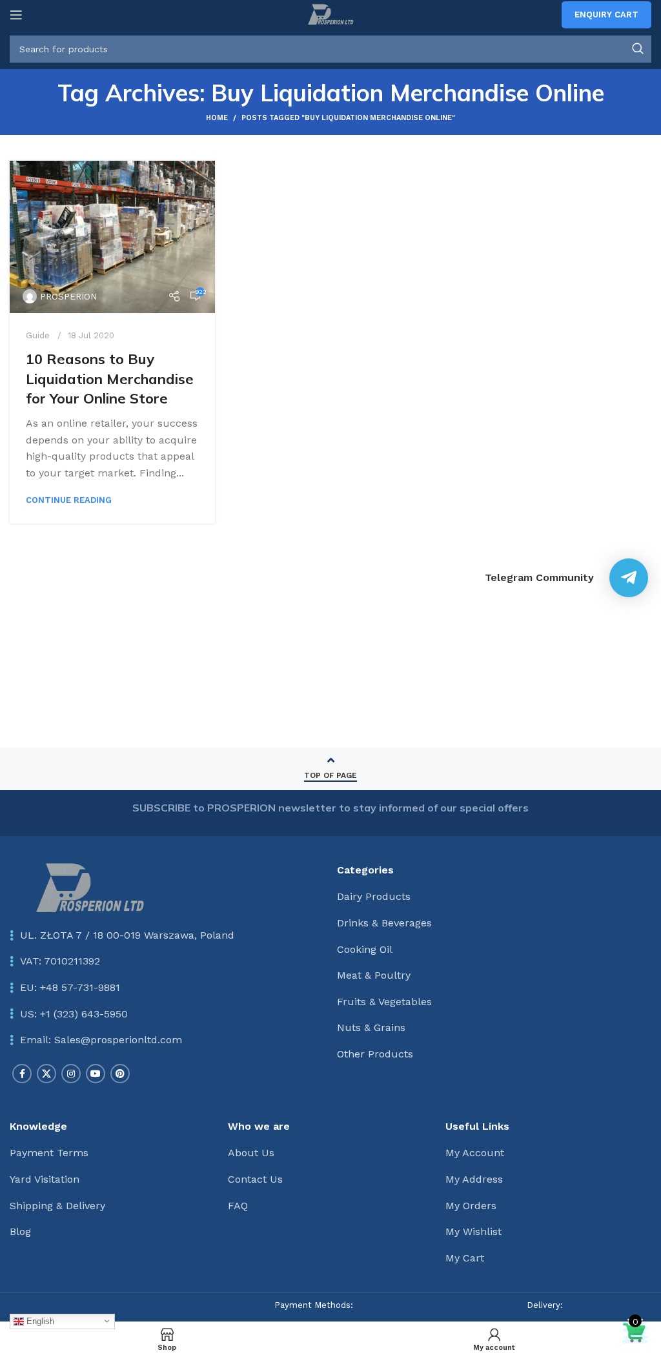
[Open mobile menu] (16, 15)
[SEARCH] (637, 49)
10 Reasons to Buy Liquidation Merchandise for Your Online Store (110, 379)
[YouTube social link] (95, 1073)
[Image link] (89, 887)
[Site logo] (330, 14)
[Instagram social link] (71, 1073)
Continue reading (69, 500)
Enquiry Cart (606, 14)
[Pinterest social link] (120, 1073)
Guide (38, 335)
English (39, 1320)
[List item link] (167, 987)
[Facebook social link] (22, 1073)
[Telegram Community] (628, 577)
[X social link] (46, 1073)
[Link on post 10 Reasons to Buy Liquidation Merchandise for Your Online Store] (112, 237)
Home (217, 118)
